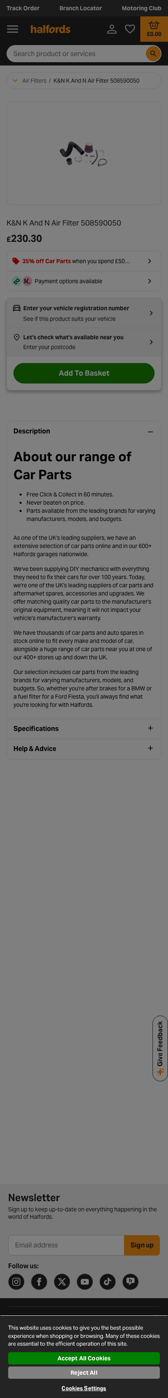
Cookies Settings (84, 1388)
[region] (84, 1356)
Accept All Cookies (84, 1358)
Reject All (84, 1372)
